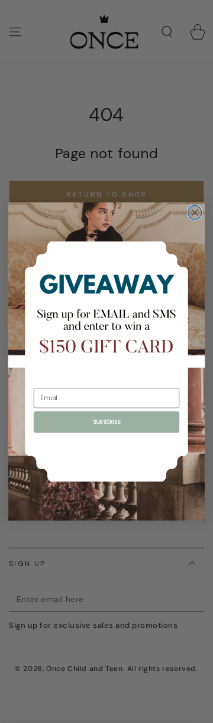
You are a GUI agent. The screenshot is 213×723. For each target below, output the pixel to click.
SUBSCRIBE (107, 422)
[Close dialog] (195, 212)
